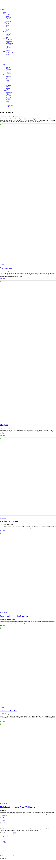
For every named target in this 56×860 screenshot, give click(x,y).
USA (7, 26)
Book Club (8, 45)
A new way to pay (6, 268)
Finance (7, 46)
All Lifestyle (9, 39)
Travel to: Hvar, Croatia (9, 521)
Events (7, 48)
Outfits (7, 16)
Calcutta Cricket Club (8, 711)
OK (15, 832)
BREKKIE (4, 425)
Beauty (4, 31)
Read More (2, 278)
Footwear (8, 18)
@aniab (9, 836)
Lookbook (8, 21)
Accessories (8, 17)
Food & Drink (9, 41)
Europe (7, 29)
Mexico (7, 27)
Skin (7, 37)
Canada (7, 25)
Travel (4, 22)
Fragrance (8, 35)
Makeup (8, 34)
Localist (7, 50)
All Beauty (8, 33)
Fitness (7, 42)
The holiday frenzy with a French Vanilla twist (17, 807)
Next (4, 820)
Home (4, 12)
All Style (8, 14)
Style (4, 13)
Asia (7, 30)
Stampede (8, 20)
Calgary (2, 264)
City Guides (8, 23)
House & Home (9, 43)
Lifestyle (5, 38)
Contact (7, 54)
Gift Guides (8, 47)
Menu (1, 109)
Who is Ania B (9, 52)
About (4, 51)
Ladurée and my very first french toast (14, 616)
